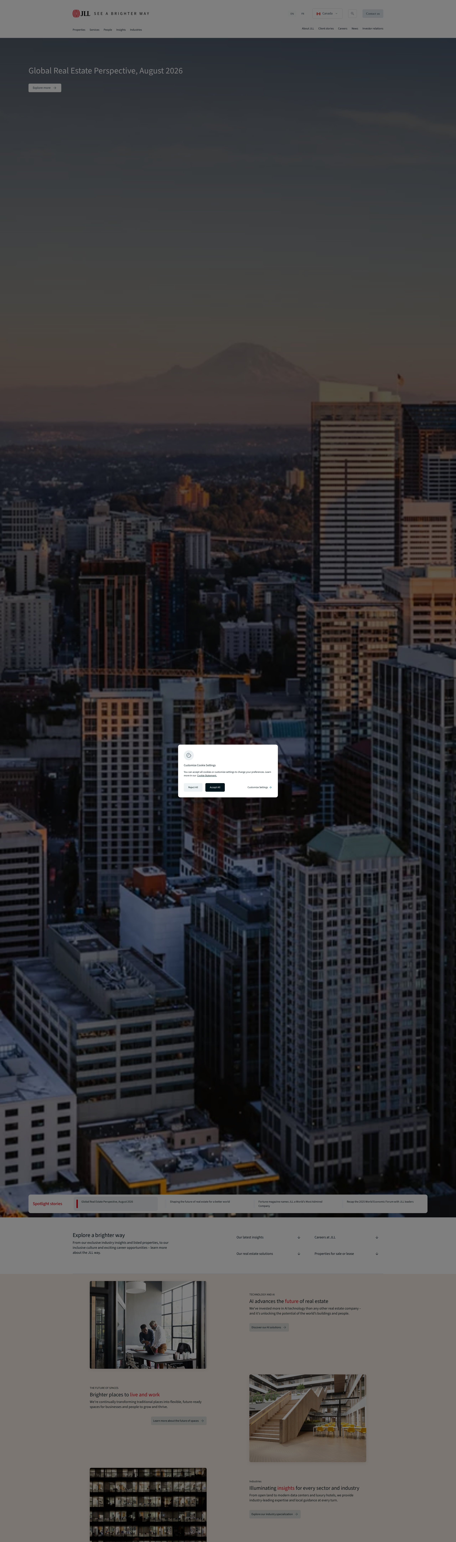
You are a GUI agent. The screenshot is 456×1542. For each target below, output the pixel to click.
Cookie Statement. (207, 775)
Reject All (193, 787)
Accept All (215, 787)
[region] (228, 771)
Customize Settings (260, 787)
